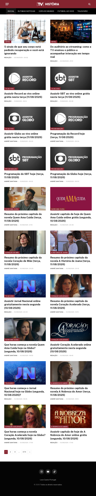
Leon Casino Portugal (48, 480)
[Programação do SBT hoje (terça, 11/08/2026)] (25, 158)
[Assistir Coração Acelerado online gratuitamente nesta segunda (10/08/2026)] (71, 329)
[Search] (89, 4)
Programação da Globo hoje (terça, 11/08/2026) (71, 175)
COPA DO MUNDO (46, 11)
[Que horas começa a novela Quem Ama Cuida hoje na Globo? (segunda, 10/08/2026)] (25, 329)
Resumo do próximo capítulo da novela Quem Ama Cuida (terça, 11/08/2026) (23, 217)
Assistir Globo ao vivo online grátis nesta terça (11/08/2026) (23, 135)
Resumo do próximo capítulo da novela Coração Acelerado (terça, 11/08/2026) (70, 304)
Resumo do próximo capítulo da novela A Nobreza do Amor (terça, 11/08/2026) (70, 391)
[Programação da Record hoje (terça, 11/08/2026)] (71, 118)
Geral (7, 41)
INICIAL (11, 11)
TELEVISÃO (82, 11)
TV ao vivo (9, 88)
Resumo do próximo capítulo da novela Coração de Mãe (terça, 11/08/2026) (23, 261)
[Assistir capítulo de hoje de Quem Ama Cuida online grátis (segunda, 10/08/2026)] (71, 198)
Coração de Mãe (12, 252)
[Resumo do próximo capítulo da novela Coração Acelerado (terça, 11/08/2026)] (71, 286)
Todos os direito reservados (51, 485)
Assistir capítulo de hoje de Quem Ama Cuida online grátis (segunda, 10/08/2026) (70, 217)
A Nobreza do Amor (59, 383)
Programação (57, 128)
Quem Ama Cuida (11, 209)
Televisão (9, 383)
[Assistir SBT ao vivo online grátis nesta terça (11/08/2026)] (71, 78)
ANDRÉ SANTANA (10, 141)
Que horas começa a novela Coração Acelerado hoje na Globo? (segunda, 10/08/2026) (24, 435)
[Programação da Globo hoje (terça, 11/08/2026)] (71, 158)
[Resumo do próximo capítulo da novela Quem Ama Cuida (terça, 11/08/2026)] (25, 198)
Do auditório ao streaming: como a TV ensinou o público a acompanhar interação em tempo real (70, 52)
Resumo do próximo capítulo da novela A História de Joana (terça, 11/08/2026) (70, 261)
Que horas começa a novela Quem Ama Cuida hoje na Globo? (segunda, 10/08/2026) (24, 348)
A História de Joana (59, 252)
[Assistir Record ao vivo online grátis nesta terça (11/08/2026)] (25, 78)
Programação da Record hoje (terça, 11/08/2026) (67, 135)
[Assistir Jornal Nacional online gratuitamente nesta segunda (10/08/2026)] (25, 286)
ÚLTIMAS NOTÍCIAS (26, 11)
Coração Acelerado (59, 296)
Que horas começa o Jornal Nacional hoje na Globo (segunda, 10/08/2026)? (24, 391)
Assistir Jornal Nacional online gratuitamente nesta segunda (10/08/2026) (22, 304)
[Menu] (7, 4)
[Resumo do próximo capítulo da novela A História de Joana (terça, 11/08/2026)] (71, 242)
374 (24, 452)
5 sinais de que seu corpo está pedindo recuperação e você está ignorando (24, 50)
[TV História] (48, 4)
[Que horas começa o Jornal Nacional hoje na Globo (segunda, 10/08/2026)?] (25, 373)
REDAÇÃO (8, 57)
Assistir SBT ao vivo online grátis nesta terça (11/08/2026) (70, 95)
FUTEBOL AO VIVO (66, 11)
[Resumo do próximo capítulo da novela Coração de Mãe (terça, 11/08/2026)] (25, 242)
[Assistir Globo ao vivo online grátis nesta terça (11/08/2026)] (25, 118)
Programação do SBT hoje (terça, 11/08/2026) (24, 175)
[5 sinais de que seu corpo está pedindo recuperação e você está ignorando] (25, 31)
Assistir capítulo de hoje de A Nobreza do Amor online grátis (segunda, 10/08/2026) (68, 435)
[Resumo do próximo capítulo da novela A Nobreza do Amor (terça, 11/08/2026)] (71, 373)
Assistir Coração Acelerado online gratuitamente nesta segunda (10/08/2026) (70, 348)
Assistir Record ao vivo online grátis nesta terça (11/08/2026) (23, 95)
